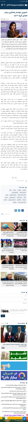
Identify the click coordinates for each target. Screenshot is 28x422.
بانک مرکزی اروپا (12, 200)
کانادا (25, 197)
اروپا (13, 177)
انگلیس (19, 190)
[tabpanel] (14, 337)
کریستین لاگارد (23, 192)
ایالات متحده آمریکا (22, 195)
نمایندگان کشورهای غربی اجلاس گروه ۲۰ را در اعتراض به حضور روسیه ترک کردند (21, 234)
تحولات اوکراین (13, 195)
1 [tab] (7, 323)
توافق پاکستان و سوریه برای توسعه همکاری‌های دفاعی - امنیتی (14, 408)
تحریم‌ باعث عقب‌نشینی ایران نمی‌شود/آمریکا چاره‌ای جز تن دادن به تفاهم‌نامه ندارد (13, 397)
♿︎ (24, 418)
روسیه (14, 190)
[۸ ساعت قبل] (14, 334)
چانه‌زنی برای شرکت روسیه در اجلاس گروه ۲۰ (21, 249)
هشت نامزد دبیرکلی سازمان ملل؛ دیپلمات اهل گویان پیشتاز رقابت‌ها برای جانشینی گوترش (13, 394)
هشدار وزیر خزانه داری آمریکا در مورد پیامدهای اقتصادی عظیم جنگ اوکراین (8, 283)
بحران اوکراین (12, 197)
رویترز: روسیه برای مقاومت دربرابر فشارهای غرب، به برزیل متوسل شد (8, 250)
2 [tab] (5, 323)
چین (10, 190)
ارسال (3, 316)
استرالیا (24, 200)
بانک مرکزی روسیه (22, 202)
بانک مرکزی (19, 197)
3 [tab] (3, 323)
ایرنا (15, 5)
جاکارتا (5, 200)
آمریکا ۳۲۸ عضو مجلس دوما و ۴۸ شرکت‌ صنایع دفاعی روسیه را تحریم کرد (21, 283)
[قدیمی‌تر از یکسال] (20, 226)
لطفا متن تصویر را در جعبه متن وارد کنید (18, 310)
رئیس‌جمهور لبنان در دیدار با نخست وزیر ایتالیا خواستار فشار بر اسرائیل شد (13, 405)
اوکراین (24, 190)
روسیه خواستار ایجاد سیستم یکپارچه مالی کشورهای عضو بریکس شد (8, 267)
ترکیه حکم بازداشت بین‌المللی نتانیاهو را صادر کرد (16, 385)
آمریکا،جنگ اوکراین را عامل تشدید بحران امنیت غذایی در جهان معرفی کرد (8, 234)
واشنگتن (19, 200)
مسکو (6, 197)
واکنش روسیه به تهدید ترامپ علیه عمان (17, 391)
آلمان (7, 195)
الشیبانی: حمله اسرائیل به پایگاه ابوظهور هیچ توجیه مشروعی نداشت (13, 401)
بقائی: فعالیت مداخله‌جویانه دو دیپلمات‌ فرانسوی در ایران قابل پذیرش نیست (14, 345)
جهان (16, 177)
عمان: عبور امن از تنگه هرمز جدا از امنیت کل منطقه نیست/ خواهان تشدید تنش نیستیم (14, 412)
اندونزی (14, 202)
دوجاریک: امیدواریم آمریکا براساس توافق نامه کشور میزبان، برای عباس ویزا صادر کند (13, 388)
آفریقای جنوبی (15, 192)
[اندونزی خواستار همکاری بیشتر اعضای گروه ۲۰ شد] (14, 29)
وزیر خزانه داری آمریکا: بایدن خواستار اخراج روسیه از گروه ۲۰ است (21, 267)
